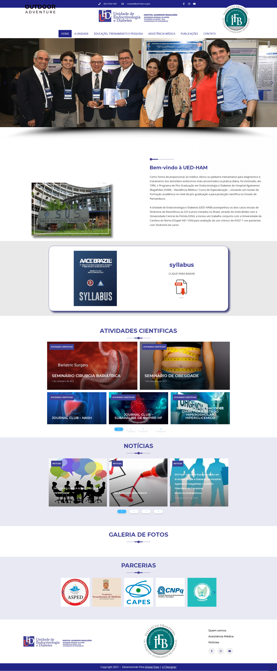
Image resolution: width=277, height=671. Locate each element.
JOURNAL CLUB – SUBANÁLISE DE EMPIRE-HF (138, 416)
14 (161, 429)
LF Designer (169, 667)
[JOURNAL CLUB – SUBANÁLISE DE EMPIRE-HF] (138, 408)
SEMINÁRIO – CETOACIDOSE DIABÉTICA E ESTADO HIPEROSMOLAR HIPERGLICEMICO (200, 413)
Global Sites (152, 667)
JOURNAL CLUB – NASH (72, 418)
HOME (65, 33)
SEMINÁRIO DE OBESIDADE (172, 375)
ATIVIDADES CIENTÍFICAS (62, 347)
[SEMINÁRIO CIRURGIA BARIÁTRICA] (92, 366)
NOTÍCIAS (56, 463)
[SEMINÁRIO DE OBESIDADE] (185, 366)
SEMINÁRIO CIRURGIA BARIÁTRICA (86, 375)
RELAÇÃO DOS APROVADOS (130, 493)
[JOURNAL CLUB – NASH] (76, 408)
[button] (5, 82)
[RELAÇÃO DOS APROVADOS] (138, 482)
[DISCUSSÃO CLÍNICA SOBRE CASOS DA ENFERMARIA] (78, 482)
